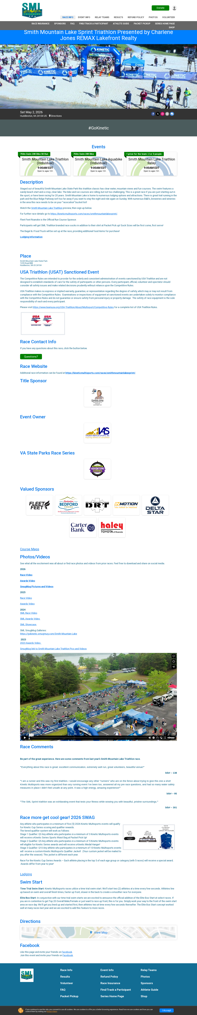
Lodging (26, 874)
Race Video (26, 575)
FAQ (72, 23)
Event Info (84, 17)
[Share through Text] (172, 114)
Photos (153, 17)
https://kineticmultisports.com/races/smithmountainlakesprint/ (84, 213)
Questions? (31, 356)
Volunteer (168, 17)
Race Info (67, 17)
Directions (56, 116)
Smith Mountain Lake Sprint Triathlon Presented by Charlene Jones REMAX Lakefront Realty (98, 35)
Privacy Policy (52, 1011)
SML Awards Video (30, 618)
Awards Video (27, 581)
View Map (100, 932)
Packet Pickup (142, 23)
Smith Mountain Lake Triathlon (46, 208)
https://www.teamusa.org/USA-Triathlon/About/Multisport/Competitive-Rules (73, 307)
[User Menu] (174, 7)
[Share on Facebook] (153, 114)
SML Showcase (28, 624)
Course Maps (29, 549)
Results (118, 17)
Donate (160, 7)
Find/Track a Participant (93, 23)
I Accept (166, 1010)
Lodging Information (31, 237)
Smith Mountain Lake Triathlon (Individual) (45, 161)
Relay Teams (102, 17)
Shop (172, 27)
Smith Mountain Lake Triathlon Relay (151, 161)
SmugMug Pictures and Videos (36, 586)
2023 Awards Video (31, 643)
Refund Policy (136, 17)
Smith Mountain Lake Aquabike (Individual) (98, 161)
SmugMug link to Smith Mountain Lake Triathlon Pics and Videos (53, 648)
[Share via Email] (167, 114)
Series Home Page (165, 23)
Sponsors (60, 23)
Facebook (67, 952)
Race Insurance (40, 23)
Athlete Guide (121, 23)
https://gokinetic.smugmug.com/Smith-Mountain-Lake (48, 633)
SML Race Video (28, 613)
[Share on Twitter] (158, 114)
